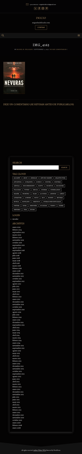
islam (35, 194)
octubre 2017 (17, 279)
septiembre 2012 (18, 374)
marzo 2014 (16, 338)
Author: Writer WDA (39, 450)
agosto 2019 (16, 248)
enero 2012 (16, 389)
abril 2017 (15, 294)
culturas (57, 182)
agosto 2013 (16, 351)
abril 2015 (15, 327)
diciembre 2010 (18, 415)
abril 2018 (16, 263)
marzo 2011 (16, 407)
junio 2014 (16, 330)
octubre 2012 (17, 371)
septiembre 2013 (18, 348)
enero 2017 (16, 299)
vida (25, 209)
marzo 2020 (16, 235)
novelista (26, 202)
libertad (53, 194)
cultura (48, 182)
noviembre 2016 (18, 304)
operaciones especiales (52, 202)
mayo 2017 (16, 291)
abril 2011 (15, 405)
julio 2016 (15, 315)
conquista (29, 182)
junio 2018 (16, 258)
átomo (32, 209)
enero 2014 (16, 343)
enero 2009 (16, 423)
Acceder (15, 219)
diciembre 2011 (17, 392)
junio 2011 (16, 399)
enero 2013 (16, 363)
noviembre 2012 (18, 369)
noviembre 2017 (18, 276)
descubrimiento (29, 186)
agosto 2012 (16, 376)
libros (62, 194)
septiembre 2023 (18, 232)
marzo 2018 (16, 266)
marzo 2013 (16, 358)
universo (17, 209)
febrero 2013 (16, 361)
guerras (44, 190)
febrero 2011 (16, 410)
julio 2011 (15, 397)
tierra (61, 205)
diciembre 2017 (17, 273)
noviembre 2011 (18, 394)
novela (16, 202)
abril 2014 (15, 335)
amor (25, 178)
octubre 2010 (17, 420)
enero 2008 (16, 428)
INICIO (41, 18)
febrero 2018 (17, 268)
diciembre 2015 (17, 322)
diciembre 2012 (18, 366)
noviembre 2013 (18, 345)
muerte (50, 198)
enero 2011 (16, 412)
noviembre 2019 (18, 240)
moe (43, 198)
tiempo (53, 205)
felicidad (17, 190)
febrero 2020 (17, 237)
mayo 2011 (16, 402)
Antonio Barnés (46, 178)
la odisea (43, 194)
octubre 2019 (17, 243)
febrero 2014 (16, 340)
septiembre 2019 (18, 245)
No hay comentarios (58, 49)
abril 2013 (15, 356)
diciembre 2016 (18, 302)
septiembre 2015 (18, 325)
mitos (36, 198)
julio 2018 (15, 255)
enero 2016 (16, 320)
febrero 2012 (17, 387)
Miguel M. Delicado (25, 49)
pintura (16, 205)
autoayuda (18, 182)
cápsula (17, 186)
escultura (60, 186)
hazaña (16, 194)
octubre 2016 (17, 307)
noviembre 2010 (18, 417)
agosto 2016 (16, 312)
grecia (35, 190)
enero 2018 (16, 271)
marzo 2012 (16, 384)
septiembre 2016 (18, 309)
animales (34, 178)
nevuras (60, 198)
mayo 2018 (16, 261)
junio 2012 (16, 379)
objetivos (36, 202)
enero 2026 (16, 227)
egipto (40, 186)
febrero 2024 (17, 230)
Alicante (17, 178)
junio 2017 (16, 289)
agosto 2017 (16, 284)
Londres (28, 198)
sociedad (43, 205)
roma (25, 205)
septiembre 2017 (18, 281)
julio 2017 (15, 286)
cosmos (39, 182)
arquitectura (60, 178)
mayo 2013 (16, 353)
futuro (27, 190)
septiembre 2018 (18, 250)
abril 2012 (16, 381)
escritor (49, 186)
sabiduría (33, 205)
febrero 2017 (16, 297)
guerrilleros (55, 190)
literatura (18, 198)
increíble (25, 194)
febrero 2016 (17, 317)
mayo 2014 (16, 333)
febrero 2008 (17, 425)
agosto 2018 (16, 253)
